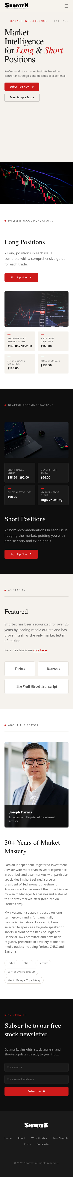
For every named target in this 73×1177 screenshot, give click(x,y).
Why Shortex (39, 1138)
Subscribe (34, 1091)
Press (27, 1144)
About (21, 1138)
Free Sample (61, 1138)
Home (8, 1138)
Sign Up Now (19, 277)
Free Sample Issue (22, 97)
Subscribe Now (20, 86)
